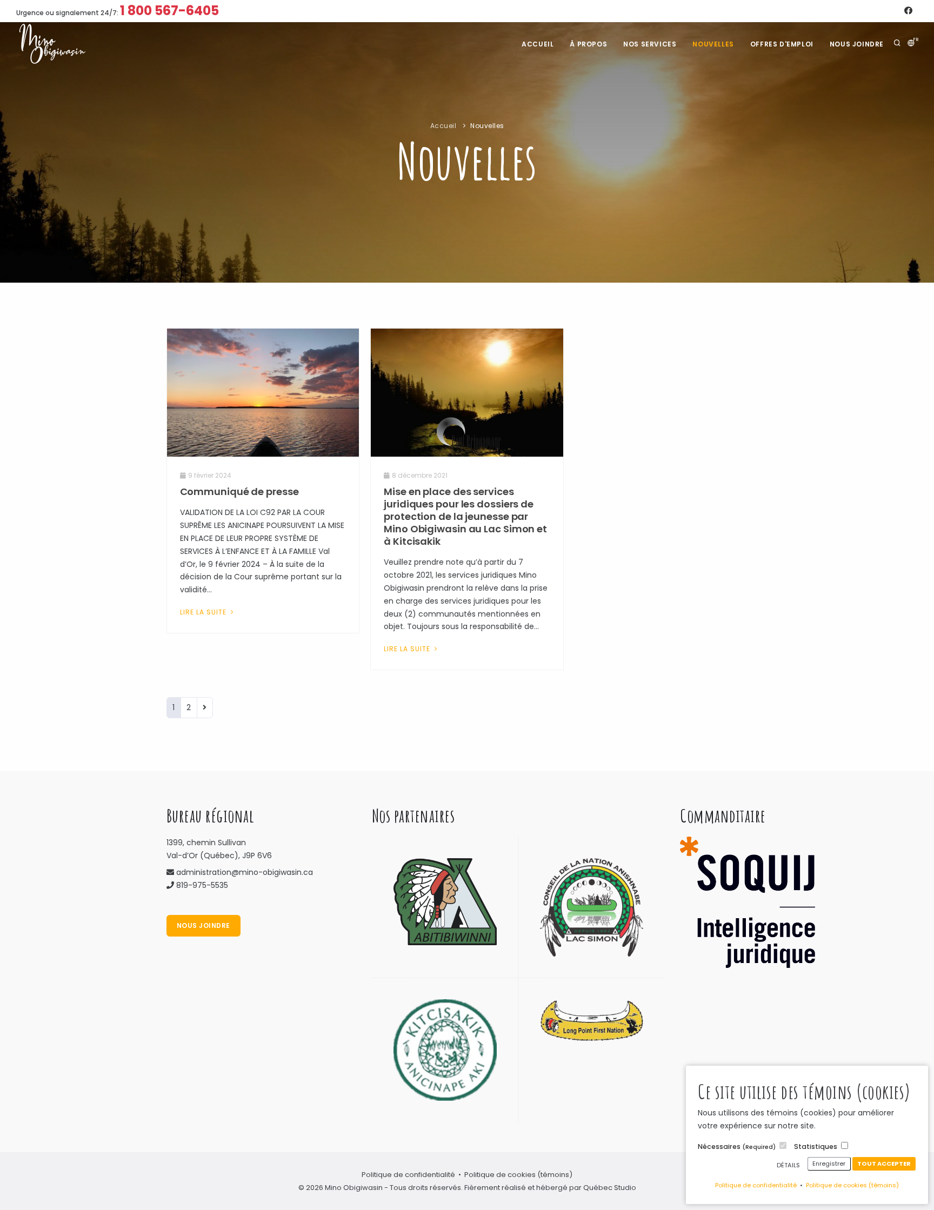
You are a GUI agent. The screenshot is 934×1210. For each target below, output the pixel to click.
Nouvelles (712, 44)
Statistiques (815, 1146)
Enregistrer (828, 1163)
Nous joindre (857, 44)
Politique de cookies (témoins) (852, 1185)
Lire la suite (204, 612)
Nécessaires (737, 1146)
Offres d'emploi (781, 44)
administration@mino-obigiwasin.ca (244, 872)
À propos (588, 44)
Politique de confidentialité (756, 1185)
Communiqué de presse (239, 491)
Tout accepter (884, 1163)
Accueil (537, 44)
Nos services (649, 44)
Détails (788, 1165)
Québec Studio (609, 1187)
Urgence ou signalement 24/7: (117, 10)
